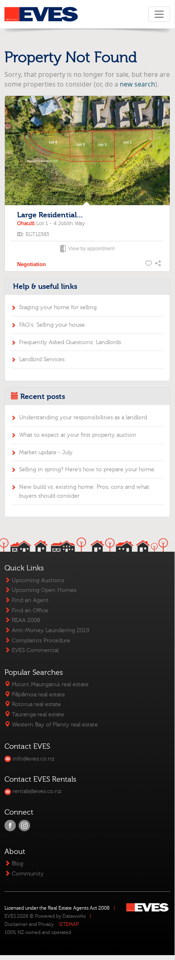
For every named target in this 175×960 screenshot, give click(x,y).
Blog (16, 863)
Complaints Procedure (40, 640)
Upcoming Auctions (37, 580)
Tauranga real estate (37, 714)
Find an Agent (29, 600)
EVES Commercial (34, 650)
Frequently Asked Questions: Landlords (70, 342)
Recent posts (42, 396)
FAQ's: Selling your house (52, 324)
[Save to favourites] (149, 264)
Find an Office (29, 610)
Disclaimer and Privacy (29, 924)
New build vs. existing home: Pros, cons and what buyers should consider (84, 491)
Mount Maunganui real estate (49, 684)
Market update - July (46, 452)
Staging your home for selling (58, 307)
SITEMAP (69, 924)
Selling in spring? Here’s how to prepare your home (86, 469)
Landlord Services (42, 359)
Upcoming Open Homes (43, 590)
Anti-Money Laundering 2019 (49, 630)
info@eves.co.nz (32, 758)
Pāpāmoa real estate (37, 694)
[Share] (159, 264)
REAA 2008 (25, 620)
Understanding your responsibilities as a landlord (83, 417)
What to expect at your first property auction (77, 434)
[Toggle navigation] (159, 14)
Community (27, 873)
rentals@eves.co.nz (36, 791)
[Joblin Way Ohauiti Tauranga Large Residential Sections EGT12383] (87, 151)
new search (137, 84)
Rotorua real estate (35, 704)
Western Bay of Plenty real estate (54, 724)
